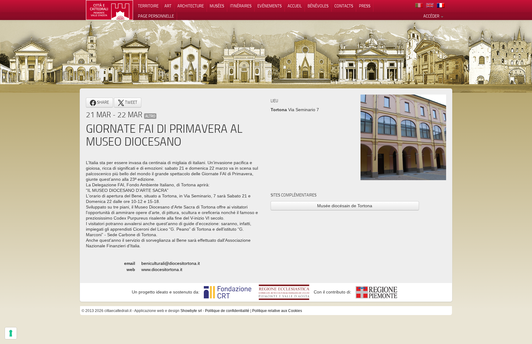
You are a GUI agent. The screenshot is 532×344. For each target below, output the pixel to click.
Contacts (343, 6)
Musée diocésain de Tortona (344, 205)
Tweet (130, 102)
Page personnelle (156, 16)
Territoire (148, 6)
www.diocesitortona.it (161, 269)
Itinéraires (241, 6)
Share (102, 102)
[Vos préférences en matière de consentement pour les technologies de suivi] (11, 333)
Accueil (295, 6)
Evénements (269, 6)
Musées (217, 6)
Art (167, 6)
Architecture (190, 6)
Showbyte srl (191, 311)
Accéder (431, 16)
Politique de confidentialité (227, 311)
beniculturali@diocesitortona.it (170, 263)
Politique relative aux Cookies (277, 311)
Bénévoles (318, 6)
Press (364, 6)
